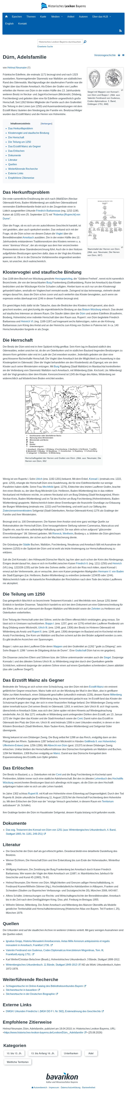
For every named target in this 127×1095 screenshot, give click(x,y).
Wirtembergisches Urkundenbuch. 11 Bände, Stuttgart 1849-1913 (41, 964)
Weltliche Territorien (18, 1062)
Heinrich (117, 563)
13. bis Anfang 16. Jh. (43, 1053)
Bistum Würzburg (91, 309)
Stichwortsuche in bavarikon (21, 990)
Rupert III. (33, 793)
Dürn (82, 313)
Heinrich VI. (27, 321)
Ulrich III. (43, 627)
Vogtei (59, 233)
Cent (80, 718)
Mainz (56, 753)
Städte (26, 544)
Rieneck (56, 533)
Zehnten (96, 608)
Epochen (17, 16)
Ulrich (39, 479)
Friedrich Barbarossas (48, 210)
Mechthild (48, 486)
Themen (31, 16)
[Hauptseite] (6, 16)
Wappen (57, 646)
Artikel (70, 16)
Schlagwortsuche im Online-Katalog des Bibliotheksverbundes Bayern (44, 986)
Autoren (83, 16)
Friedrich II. (82, 563)
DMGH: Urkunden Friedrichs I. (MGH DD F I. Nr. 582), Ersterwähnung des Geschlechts (53, 1011)
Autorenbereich (40, 1087)
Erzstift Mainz (96, 686)
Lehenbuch (101, 778)
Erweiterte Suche (45, 46)
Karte (43, 16)
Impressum (54, 1087)
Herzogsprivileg (63, 278)
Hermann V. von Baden (111, 571)
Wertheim (68, 533)
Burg (49, 282)
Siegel (107, 657)
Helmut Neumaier (17, 67)
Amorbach (28, 237)
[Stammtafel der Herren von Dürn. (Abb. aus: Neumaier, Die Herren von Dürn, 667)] (105, 222)
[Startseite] (63, 6)
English (9, 23)
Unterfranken (71, 1053)
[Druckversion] (119, 55)
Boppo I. (50, 623)
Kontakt (22, 23)
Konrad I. (94, 479)
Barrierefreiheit (88, 1087)
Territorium (108, 801)
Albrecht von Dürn (57, 745)
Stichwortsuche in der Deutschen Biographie (30, 994)
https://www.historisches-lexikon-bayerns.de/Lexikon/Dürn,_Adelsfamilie (43, 1032)
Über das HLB (100, 16)
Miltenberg (116, 694)
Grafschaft (80, 650)
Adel (91, 1053)
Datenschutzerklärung (70, 1087)
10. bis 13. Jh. (14, 1053)
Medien (55, 16)
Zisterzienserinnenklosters (17, 510)
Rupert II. (37, 631)
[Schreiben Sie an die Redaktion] (123, 55)
